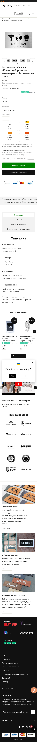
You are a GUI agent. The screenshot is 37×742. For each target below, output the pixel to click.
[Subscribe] (33, 712)
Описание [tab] (18, 215)
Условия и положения (10, 667)
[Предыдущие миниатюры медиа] (4, 60)
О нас (4, 656)
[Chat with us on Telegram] (8, 5)
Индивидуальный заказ (18, 172)
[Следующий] (35, 387)
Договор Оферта (8, 678)
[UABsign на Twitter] (23, 726)
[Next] (34, 331)
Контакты (7, 720)
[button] (18, 92)
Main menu (7, 689)
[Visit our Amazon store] (1, 1)
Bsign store (5, 19)
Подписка (7, 695)
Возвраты (6, 659)
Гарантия (5, 670)
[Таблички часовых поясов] (18, 583)
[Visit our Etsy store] (3, 1)
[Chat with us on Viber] (4, 5)
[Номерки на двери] (18, 494)
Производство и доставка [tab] (18, 229)
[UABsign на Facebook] (19, 726)
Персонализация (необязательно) (13, 150)
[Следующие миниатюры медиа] (32, 60)
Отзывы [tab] (18, 220)
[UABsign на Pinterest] (27, 726)
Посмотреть (6, 528)
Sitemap (5, 682)
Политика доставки (10, 663)
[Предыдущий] (1, 387)
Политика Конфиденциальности (15, 674)
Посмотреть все (18, 356)
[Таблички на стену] (18, 542)
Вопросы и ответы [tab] (18, 224)
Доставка (5, 83)
